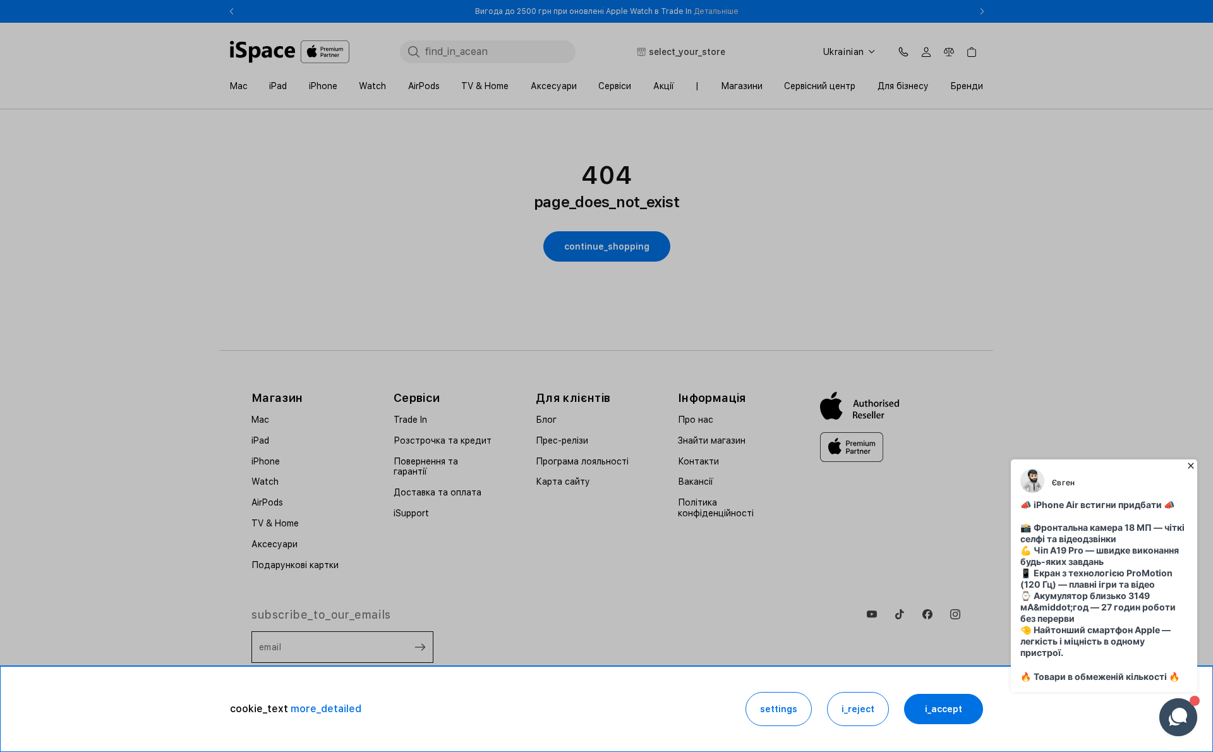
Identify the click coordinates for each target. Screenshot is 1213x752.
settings (778, 709)
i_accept (943, 709)
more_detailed (326, 709)
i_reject (858, 709)
